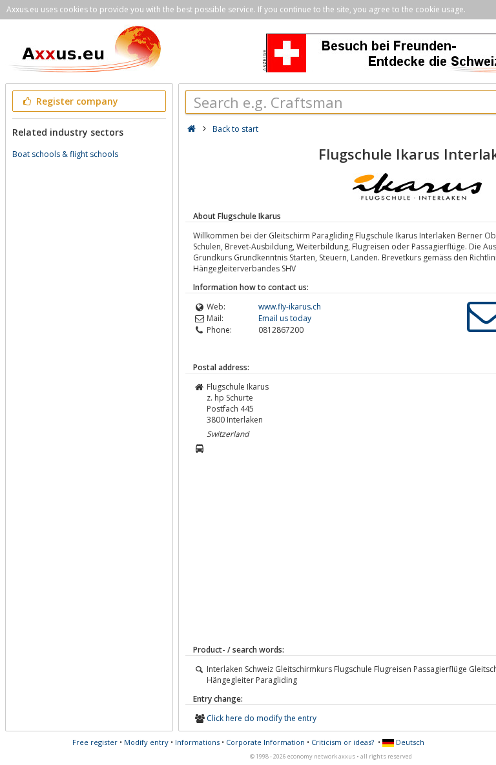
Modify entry (146, 742)
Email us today (284, 318)
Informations (197, 742)
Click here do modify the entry (261, 718)
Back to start (235, 128)
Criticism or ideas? (342, 742)
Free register (95, 742)
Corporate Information (265, 742)
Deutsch (409, 742)
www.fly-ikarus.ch (289, 306)
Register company (76, 101)
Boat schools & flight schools (65, 154)
